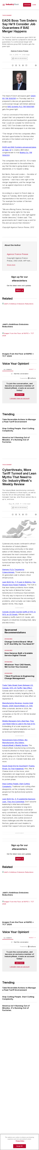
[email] (26, 65)
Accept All (19, 1146)
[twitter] (19, 65)
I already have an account (19, 398)
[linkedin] (16, 65)
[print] (36, 65)
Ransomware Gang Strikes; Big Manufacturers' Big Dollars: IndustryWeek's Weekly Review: (15, 742)
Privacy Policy (20, 1141)
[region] (19, 374)
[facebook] (13, 65)
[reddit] (23, 65)
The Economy (7, 15)
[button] (3, 4)
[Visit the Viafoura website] (32, 378)
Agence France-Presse (19, 51)
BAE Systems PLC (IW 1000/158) (20, 107)
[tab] (7, 369)
